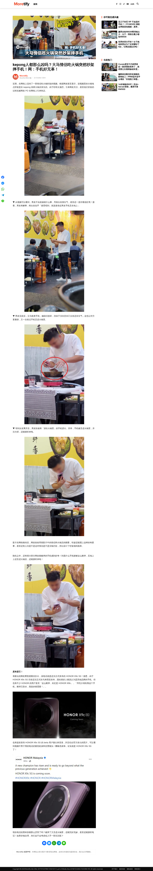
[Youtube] (127, 4)
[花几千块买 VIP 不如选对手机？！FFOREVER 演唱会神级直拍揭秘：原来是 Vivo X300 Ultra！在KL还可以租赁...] (109, 25)
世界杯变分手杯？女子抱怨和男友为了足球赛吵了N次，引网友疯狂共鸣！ (128, 44)
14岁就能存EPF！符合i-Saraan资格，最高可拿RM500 (128, 86)
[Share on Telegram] (59, 843)
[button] (137, 4)
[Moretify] (15, 77)
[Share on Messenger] (49, 843)
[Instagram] (120, 4)
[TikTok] (124, 4)
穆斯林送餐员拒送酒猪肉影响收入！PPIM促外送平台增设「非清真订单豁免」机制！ (129, 76)
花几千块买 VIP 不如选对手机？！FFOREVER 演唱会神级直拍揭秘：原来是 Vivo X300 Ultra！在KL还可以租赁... (129, 24)
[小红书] (131, 4)
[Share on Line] (64, 843)
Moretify (24, 76)
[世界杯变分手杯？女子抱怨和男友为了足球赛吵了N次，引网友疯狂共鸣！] (109, 45)
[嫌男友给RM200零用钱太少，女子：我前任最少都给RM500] (109, 35)
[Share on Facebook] (44, 843)
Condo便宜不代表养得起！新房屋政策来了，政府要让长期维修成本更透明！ (128, 66)
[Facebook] (116, 4)
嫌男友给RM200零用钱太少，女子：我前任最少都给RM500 (129, 34)
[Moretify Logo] (21, 4)
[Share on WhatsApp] (54, 843)
